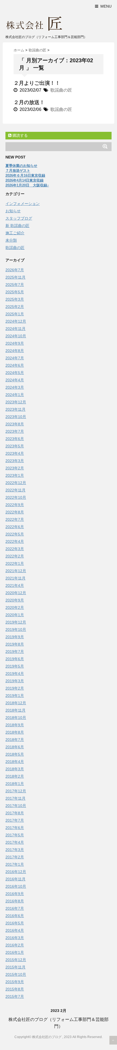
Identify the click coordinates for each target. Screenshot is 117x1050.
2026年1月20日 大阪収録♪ (27, 185)
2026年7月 (14, 270)
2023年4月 (14, 453)
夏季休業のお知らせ (21, 166)
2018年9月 (14, 725)
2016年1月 (14, 952)
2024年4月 (14, 380)
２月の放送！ (29, 102)
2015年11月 (15, 967)
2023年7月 (14, 431)
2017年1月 (14, 864)
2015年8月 (14, 989)
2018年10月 (15, 717)
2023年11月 (15, 409)
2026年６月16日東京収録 (25, 175)
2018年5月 (14, 754)
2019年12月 (15, 622)
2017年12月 (15, 791)
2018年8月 (14, 732)
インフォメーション (22, 203)
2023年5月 (14, 446)
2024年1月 (14, 394)
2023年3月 (14, 461)
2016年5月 (14, 923)
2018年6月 (14, 747)
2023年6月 (14, 439)
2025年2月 (14, 306)
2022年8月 (14, 512)
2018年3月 (14, 769)
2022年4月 (14, 541)
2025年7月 (14, 284)
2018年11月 (15, 710)
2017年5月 (14, 835)
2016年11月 (15, 879)
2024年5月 (14, 372)
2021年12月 (15, 571)
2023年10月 (15, 417)
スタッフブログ (18, 218)
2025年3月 (14, 299)
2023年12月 (15, 402)
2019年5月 (14, 666)
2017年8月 (14, 813)
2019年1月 (14, 695)
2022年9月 (14, 505)
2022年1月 (14, 563)
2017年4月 (14, 842)
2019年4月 (14, 673)
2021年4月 (14, 585)
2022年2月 (14, 556)
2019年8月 (14, 644)
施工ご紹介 (14, 233)
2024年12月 (15, 321)
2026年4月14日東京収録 (24, 180)
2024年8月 (14, 350)
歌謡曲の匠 (61, 90)
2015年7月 (14, 996)
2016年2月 (14, 945)
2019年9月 (14, 637)
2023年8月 (14, 424)
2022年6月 (14, 527)
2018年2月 (14, 776)
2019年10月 (15, 629)
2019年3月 (14, 681)
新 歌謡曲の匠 (17, 225)
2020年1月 (14, 615)
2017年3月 (14, 850)
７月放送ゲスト (17, 171)
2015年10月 (15, 974)
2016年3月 (14, 938)
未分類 (11, 240)
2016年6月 (14, 916)
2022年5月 (14, 534)
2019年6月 (14, 659)
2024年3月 (14, 387)
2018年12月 (15, 703)
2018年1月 (14, 783)
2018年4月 (14, 761)
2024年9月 (14, 343)
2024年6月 (14, 365)
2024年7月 (14, 358)
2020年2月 (14, 607)
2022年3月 (14, 549)
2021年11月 (15, 578)
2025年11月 (15, 277)
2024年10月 (15, 336)
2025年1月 (14, 314)
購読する (19, 135)
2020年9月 (14, 600)
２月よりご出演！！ (37, 83)
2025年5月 (14, 292)
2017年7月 (14, 820)
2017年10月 (15, 805)
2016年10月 (15, 886)
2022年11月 (15, 490)
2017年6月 (14, 827)
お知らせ (13, 211)
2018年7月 (14, 739)
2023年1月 (14, 475)
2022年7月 (14, 519)
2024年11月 (15, 328)
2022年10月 (15, 497)
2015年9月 (14, 982)
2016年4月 (14, 930)
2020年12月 (15, 593)
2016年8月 (14, 901)
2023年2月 (14, 468)
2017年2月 (14, 857)
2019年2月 (14, 688)
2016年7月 (14, 908)
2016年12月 (15, 872)
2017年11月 (15, 798)
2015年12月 (15, 960)
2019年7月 (14, 651)
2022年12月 (15, 483)
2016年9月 (14, 894)
